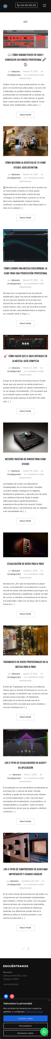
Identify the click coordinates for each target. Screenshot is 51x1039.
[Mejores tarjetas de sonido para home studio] (25, 424)
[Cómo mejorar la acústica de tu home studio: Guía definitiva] (25, 128)
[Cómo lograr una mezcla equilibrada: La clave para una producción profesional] (25, 231)
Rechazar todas (26, 1033)
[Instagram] (12, 996)
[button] (44, 1032)
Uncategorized (14, 75)
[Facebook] (6, 996)
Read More (25, 115)
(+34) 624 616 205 (27, 5)
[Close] (49, 1000)
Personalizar (25, 1026)
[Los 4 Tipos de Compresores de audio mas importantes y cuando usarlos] (25, 834)
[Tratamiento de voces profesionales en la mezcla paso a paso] (25, 627)
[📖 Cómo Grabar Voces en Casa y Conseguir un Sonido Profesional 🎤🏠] (25, 32)
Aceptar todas (25, 1018)
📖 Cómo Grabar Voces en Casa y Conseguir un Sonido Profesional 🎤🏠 (25, 59)
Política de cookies (34, 1011)
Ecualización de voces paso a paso (25, 564)
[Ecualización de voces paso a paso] (25, 534)
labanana (16, 71)
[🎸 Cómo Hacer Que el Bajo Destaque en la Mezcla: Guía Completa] (25, 336)
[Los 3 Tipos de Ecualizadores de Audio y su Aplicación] (25, 730)
